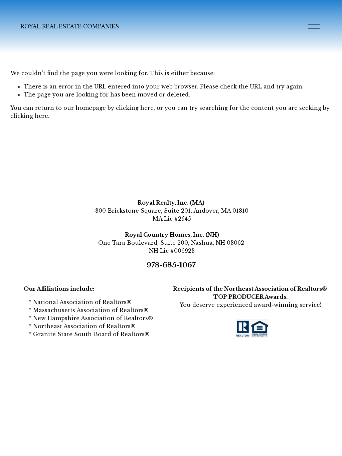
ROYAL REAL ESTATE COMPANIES (69, 26)
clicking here (135, 107)
